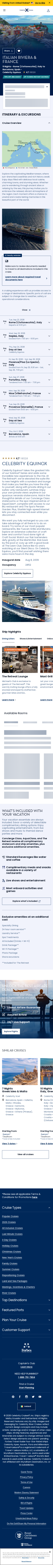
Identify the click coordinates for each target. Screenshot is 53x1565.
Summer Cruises (10, 1269)
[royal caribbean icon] (26, 1545)
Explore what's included (25, 901)
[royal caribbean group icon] (26, 1539)
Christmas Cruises (11, 1251)
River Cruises (9, 1293)
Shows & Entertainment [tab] (31, 638)
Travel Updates (26, 1508)
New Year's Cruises (12, 1257)
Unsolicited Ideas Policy (27, 1518)
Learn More (26, 1367)
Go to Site (40, 2)
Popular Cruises (10, 1216)
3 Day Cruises (9, 1240)
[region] (26, 1556)
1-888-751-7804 (26, 1377)
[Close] (50, 1552)
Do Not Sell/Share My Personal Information (26, 1523)
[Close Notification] (49, 3)
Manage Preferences (26, 1561)
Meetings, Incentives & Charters (18, 1287)
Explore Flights (11, 1031)
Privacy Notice (25, 1557)
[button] (26, 124)
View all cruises (25, 1154)
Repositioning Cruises (13, 1275)
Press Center (27, 1513)
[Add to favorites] (19, 51)
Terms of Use (27, 1482)
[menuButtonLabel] (4, 11)
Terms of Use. (41, 1557)
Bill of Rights (26, 1503)
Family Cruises (9, 1263)
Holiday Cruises (10, 1246)
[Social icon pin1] (13, 1397)
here (34, 1197)
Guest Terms (26, 1472)
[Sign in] (48, 10)
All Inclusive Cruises (12, 1228)
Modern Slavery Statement (26, 1492)
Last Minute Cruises (12, 1234)
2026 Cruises (9, 1222)
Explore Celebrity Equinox (17, 573)
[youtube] (40, 1397)
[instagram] (26, 1397)
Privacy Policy (26, 1477)
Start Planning (26, 1387)
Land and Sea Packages (14, 1281)
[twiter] (33, 1397)
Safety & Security (26, 1498)
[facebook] (20, 1397)
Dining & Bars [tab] (8, 638)
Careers (26, 1487)
